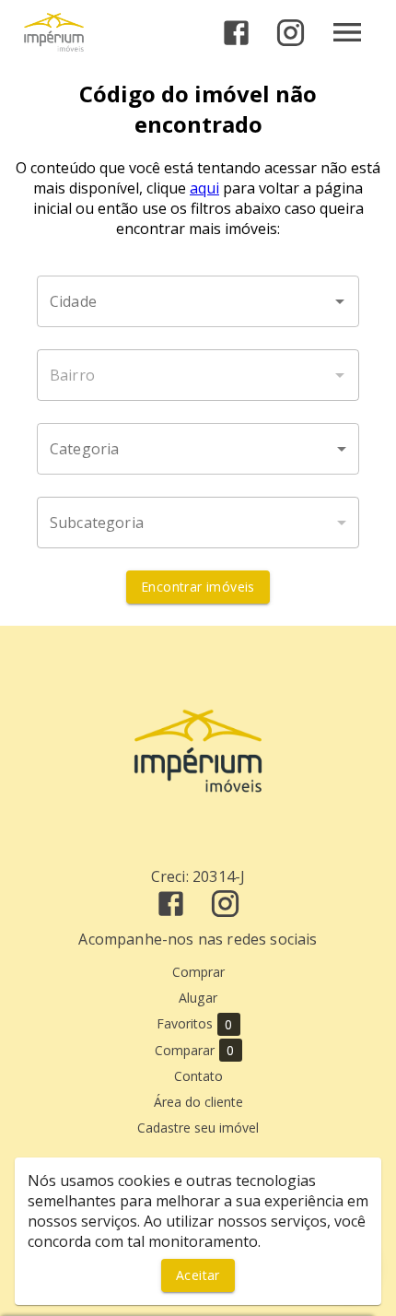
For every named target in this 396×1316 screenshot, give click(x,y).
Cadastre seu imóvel (198, 1127)
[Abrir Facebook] (236, 33)
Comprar (198, 972)
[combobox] (198, 301)
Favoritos (195, 1024)
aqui (204, 188)
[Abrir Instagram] (290, 33)
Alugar (198, 997)
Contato (198, 1076)
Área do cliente (198, 1101)
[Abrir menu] (347, 32)
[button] (198, 449)
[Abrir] (340, 301)
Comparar (195, 1050)
